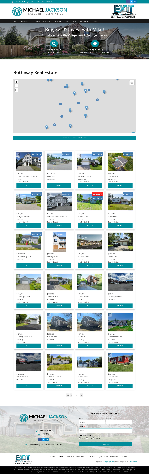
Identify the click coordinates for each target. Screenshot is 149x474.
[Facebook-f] (128, 1)
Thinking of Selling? (95, 49)
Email (81, 427)
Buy (83, 438)
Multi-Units (58, 21)
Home (16, 21)
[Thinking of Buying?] (54, 43)
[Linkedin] (135, 1)
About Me (24, 21)
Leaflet (133, 132)
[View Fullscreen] (16, 90)
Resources (84, 21)
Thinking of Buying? (54, 49)
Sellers (75, 21)
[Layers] (131, 82)
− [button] (16, 85)
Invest (98, 438)
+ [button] (16, 82)
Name (81, 418)
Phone (108, 418)
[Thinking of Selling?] (95, 43)
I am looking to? (85, 435)
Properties (46, 21)
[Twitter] (131, 1)
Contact (95, 21)
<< (68, 395)
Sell (90, 438)
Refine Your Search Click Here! (74, 138)
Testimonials (35, 21)
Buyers (67, 21)
